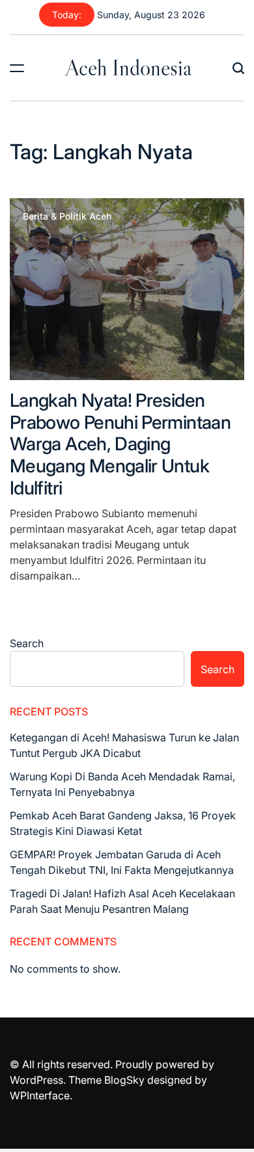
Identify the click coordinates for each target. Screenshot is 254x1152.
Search (27, 643)
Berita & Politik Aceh (67, 216)
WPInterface (40, 1095)
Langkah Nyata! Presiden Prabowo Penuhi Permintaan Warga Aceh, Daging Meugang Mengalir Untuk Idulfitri (120, 443)
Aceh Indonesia (128, 68)
